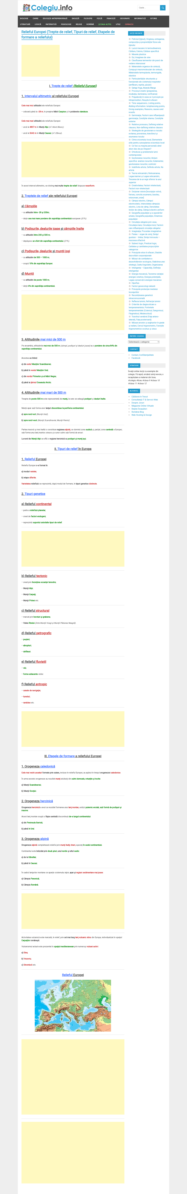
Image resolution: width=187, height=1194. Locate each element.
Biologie (24, 18)
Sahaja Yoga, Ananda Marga (144, 88)
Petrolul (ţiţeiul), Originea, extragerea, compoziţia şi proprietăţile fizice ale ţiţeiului (146, 42)
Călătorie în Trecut (140, 396)
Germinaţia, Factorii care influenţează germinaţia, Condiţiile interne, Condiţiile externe (146, 118)
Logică (38, 24)
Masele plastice (139, 54)
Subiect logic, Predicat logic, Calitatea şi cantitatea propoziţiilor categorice (144, 246)
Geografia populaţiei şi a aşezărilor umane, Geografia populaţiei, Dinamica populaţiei (145, 216)
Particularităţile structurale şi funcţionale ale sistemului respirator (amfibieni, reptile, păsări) (145, 82)
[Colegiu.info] (48, 11)
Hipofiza (135, 283)
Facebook (136, 358)
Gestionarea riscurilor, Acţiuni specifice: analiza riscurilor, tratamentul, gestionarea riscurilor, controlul (146, 161)
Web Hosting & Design (142, 415)
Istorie (153, 18)
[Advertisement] (40, 61)
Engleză (75, 18)
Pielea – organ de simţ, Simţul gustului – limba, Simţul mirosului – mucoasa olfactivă (144, 237)
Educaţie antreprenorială (55, 18)
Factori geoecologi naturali (143, 286)
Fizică (99, 18)
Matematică (51, 24)
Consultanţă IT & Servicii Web (145, 400)
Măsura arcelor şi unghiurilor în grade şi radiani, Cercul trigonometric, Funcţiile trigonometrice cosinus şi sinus (146, 326)
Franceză (111, 18)
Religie (79, 24)
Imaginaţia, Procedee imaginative (146, 231)
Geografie (125, 18)
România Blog (138, 412)
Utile (118, 24)
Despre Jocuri (138, 403)
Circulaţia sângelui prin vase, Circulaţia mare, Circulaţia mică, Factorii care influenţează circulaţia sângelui (146, 225)
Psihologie (66, 24)
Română (90, 24)
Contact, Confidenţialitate (143, 355)
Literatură (25, 24)
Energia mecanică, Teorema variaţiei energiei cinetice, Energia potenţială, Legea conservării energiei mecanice (146, 277)
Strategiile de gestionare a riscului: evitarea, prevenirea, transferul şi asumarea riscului (145, 133)
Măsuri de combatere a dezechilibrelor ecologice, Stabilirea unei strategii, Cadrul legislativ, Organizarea (147, 261)
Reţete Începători (139, 409)
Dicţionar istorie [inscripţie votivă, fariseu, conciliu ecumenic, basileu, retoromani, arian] (145, 194)
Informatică (140, 18)
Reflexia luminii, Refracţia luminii (146, 301)
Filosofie (88, 18)
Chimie (35, 18)
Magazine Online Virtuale (143, 406)
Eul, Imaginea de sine (141, 57)
